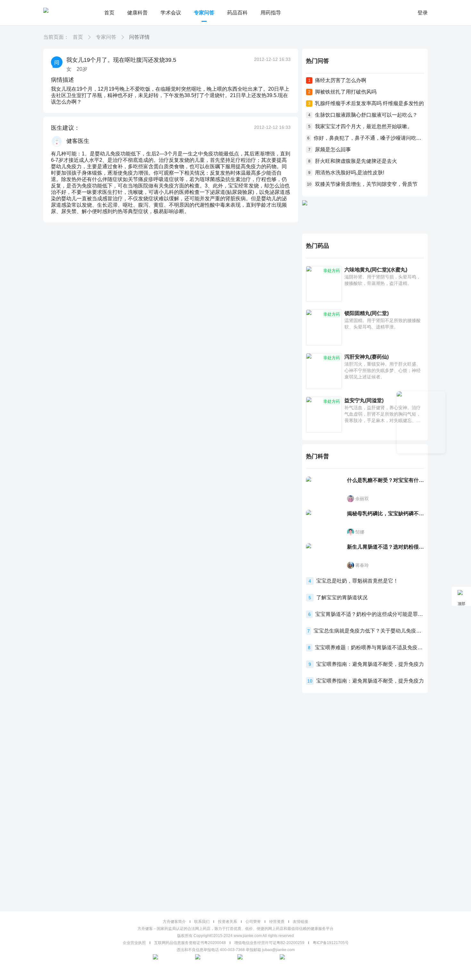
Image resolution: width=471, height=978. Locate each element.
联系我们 (202, 921)
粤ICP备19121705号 (331, 943)
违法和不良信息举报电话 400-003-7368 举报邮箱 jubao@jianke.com (236, 950)
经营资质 (277, 921)
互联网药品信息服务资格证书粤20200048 (190, 943)
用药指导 (270, 12)
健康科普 (137, 12)
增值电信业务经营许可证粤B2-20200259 (269, 943)
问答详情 (139, 37)
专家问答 (204, 12)
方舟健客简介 (174, 921)
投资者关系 (227, 921)
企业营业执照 (134, 943)
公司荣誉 (253, 921)
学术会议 (171, 12)
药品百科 (237, 12)
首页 (109, 12)
